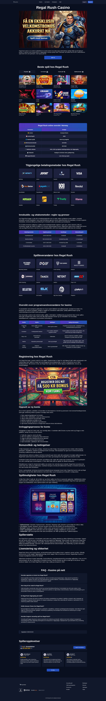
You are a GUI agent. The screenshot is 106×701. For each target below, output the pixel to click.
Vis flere (53, 670)
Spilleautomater (78, 71)
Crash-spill (60, 71)
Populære (26, 71)
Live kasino (43, 71)
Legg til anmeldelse (79, 647)
